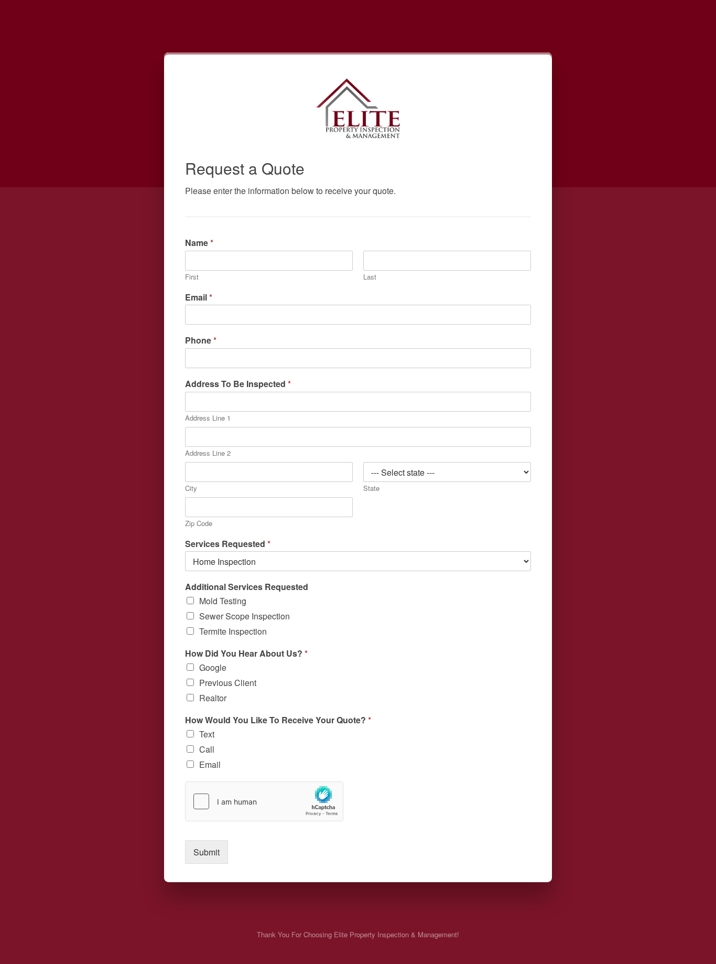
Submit (206, 852)
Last (369, 277)
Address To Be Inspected (238, 384)
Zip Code (198, 523)
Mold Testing (222, 601)
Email (198, 297)
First (192, 277)
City (191, 488)
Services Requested (227, 544)
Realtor (212, 698)
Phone (200, 340)
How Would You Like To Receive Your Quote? (278, 720)
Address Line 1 (208, 418)
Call (206, 749)
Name (199, 243)
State (371, 488)
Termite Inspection (233, 631)
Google (212, 667)
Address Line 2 (208, 453)
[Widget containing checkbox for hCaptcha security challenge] (264, 801)
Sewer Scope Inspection (244, 616)
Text (206, 734)
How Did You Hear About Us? (246, 653)
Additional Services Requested (246, 587)
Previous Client (227, 683)
